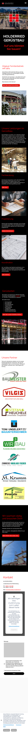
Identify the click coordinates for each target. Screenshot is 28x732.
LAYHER (18, 296)
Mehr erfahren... (6, 274)
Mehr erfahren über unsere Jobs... (11, 535)
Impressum (18, 725)
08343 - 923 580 (9, 586)
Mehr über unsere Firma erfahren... (11, 85)
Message (6, 641)
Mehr (4, 726)
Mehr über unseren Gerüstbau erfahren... (12, 314)
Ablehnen (14, 730)
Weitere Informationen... (8, 231)
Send (14, 673)
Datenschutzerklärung (14, 626)
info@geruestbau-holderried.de (13, 589)
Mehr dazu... (5, 187)
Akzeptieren (14, 629)
